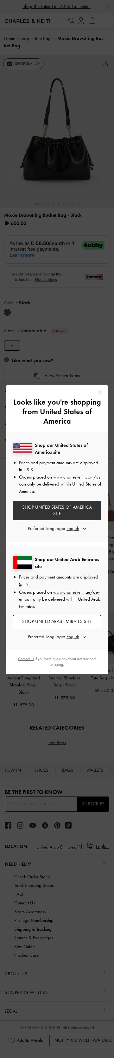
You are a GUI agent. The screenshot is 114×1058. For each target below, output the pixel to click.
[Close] (99, 392)
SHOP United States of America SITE (57, 510)
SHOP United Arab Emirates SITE (57, 621)
